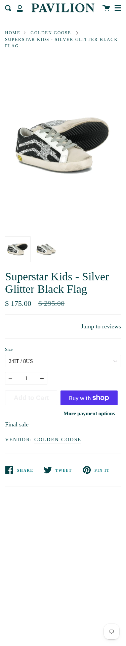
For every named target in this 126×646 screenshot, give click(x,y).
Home (12, 32)
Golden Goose (51, 32)
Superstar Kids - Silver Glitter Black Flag (61, 42)
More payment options (89, 413)
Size (9, 349)
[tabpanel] (63, 146)
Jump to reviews (101, 326)
